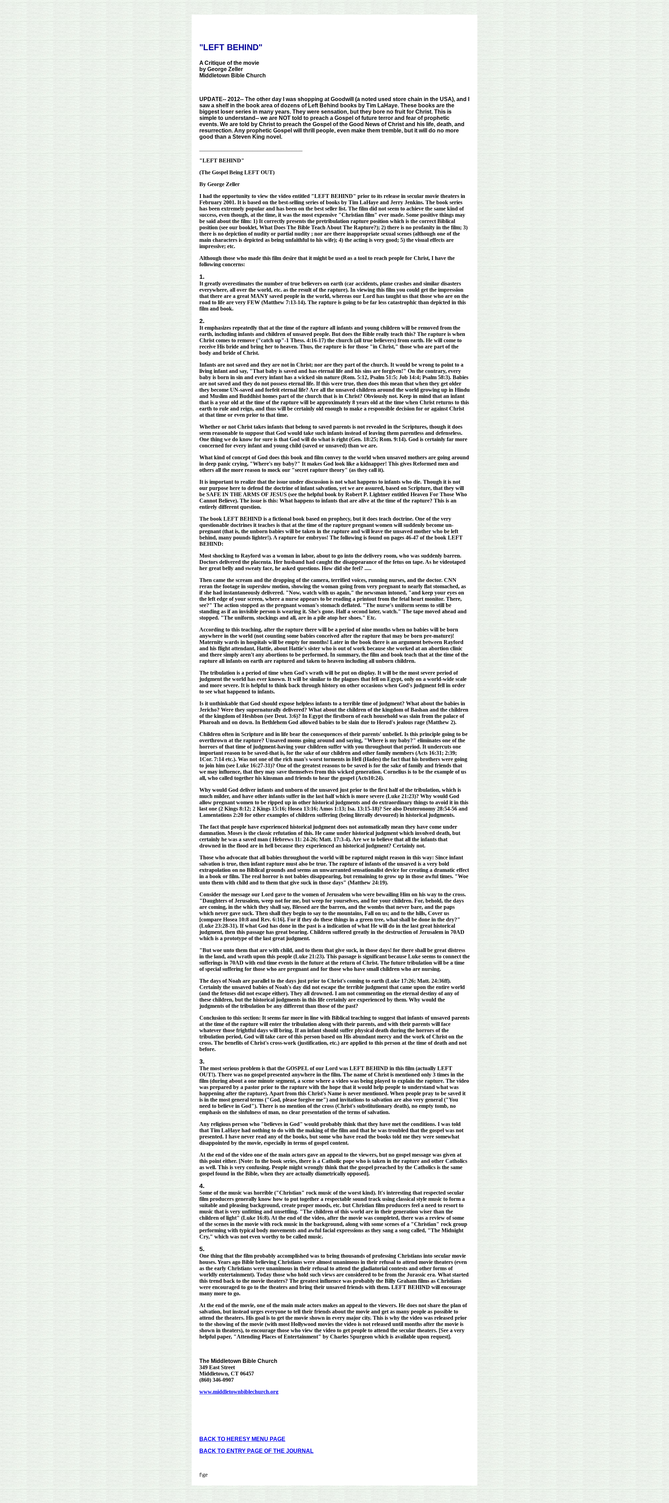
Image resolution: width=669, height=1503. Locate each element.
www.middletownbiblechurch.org (238, 1392)
